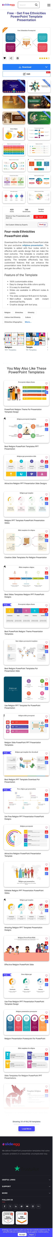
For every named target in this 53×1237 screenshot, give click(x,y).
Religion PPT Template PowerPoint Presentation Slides (25, 521)
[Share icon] (11, 58)
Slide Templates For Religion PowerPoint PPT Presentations (23, 1076)
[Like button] (5, 58)
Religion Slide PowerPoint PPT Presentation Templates (23, 743)
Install (41, 217)
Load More (26, 1129)
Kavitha (41, 211)
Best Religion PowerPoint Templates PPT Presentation (22, 447)
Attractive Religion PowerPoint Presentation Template (23, 854)
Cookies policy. (42, 1232)
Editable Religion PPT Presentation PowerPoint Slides (24, 891)
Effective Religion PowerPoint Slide (19, 964)
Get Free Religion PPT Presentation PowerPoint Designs (24, 817)
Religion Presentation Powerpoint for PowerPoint (25, 1038)
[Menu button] (49, 5)
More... (28, 322)
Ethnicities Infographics (13, 322)
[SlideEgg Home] (26, 1144)
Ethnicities (19, 312)
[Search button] (36, 5)
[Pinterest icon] (17, 58)
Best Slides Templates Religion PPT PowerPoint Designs (24, 595)
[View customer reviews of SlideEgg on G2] (22, 1199)
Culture (28, 317)
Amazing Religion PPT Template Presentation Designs (23, 928)
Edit (38, 73)
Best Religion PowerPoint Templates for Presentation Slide (21, 669)
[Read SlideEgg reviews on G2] (8, 1199)
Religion (7, 312)
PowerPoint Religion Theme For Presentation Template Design (23, 410)
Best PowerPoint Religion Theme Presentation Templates (24, 632)
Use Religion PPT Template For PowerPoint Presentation (22, 706)
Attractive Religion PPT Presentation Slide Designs (26, 483)
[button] (46, 383)
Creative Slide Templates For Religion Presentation (26, 557)
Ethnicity (31, 312)
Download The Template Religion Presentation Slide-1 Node (26, 1113)
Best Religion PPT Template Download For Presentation (22, 780)
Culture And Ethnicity (12, 317)
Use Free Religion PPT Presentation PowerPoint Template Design (24, 1002)
